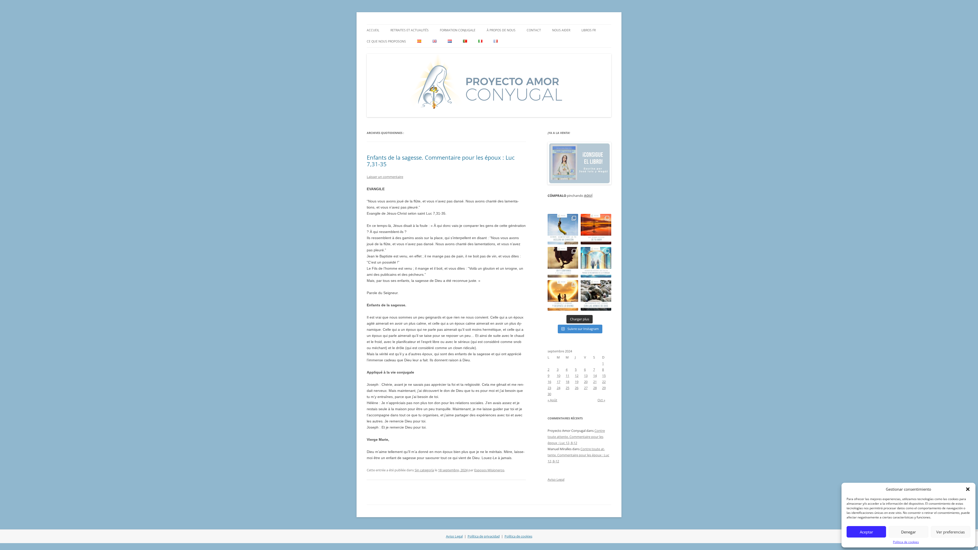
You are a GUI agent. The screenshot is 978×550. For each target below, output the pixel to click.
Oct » (601, 400)
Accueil (373, 30)
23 (549, 388)
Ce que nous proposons (386, 41)
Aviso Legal (556, 479)
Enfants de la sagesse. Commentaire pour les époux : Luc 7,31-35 (441, 161)
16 (549, 381)
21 (595, 381)
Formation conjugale (458, 30)
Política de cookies (906, 542)
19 (576, 381)
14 (595, 375)
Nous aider (561, 30)
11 (567, 375)
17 (558, 381)
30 (549, 394)
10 (558, 375)
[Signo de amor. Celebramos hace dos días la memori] (563, 262)
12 (576, 375)
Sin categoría (424, 470)
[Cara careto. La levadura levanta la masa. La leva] (596, 229)
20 (586, 381)
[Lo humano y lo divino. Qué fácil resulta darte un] (563, 295)
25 (567, 388)
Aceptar (866, 531)
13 (586, 375)
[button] (967, 489)
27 (586, 388)
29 (604, 388)
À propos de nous (501, 30)
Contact (534, 30)
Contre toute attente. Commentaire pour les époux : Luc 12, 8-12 (576, 436)
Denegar (908, 531)
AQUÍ (588, 195)
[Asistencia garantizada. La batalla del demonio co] (596, 295)
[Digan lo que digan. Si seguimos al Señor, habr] (596, 262)
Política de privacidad (484, 536)
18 (567, 381)
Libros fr (588, 30)
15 (604, 375)
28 (595, 388)
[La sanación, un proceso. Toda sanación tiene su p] (563, 229)
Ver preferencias (950, 531)
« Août (552, 400)
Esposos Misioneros (489, 470)
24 (558, 388)
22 (604, 381)
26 (576, 388)
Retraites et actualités (409, 30)
